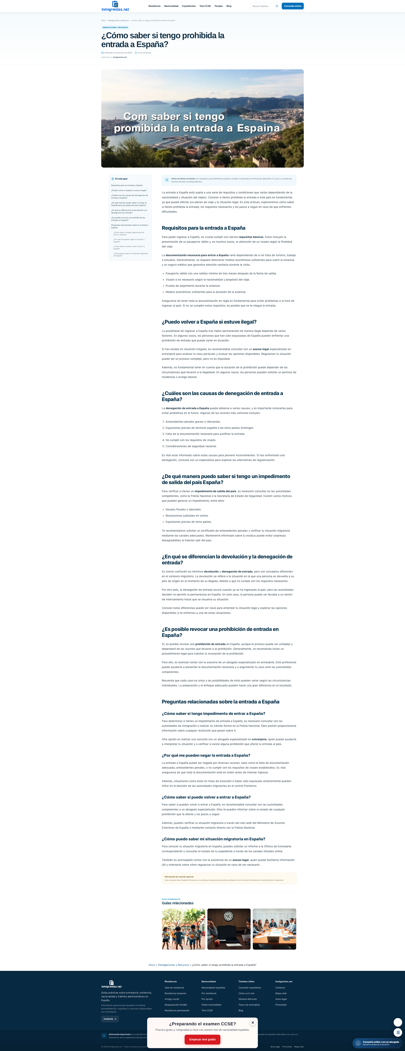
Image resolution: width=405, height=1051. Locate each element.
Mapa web (281, 993)
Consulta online (292, 6)
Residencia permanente (177, 1010)
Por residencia (209, 993)
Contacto (110, 1019)
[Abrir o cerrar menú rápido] (398, 1032)
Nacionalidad (171, 6)
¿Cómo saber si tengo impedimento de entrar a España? (128, 233)
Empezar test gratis (202, 1039)
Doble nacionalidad (211, 1004)
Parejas (219, 6)
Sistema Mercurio (248, 999)
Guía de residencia (174, 987)
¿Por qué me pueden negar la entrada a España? (128, 240)
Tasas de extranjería (249, 1004)
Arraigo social (172, 999)
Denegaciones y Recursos (118, 20)
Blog (229, 6)
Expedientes (189, 6)
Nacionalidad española (213, 987)
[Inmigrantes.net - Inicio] (115, 6)
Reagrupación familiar (176, 1004)
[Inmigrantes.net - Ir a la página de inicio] (111, 984)
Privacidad (281, 1004)
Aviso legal (281, 999)
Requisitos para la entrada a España (127, 185)
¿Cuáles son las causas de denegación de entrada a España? (129, 196)
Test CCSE (205, 6)
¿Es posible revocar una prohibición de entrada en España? (128, 219)
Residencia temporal (175, 993)
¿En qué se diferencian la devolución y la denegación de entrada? (129, 211)
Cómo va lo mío (246, 993)
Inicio (103, 20)
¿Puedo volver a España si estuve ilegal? (129, 190)
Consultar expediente (250, 987)
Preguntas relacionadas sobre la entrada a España (129, 226)
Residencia (154, 6)
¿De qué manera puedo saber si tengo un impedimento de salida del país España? (129, 204)
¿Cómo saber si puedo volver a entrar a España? (129, 248)
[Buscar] (276, 6)
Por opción (207, 999)
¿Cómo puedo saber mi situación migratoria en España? (130, 254)
